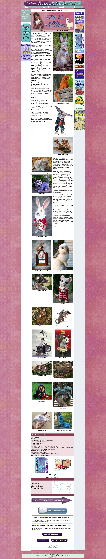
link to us (24, 21)
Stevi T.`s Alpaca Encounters (52, 476)
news (23, 12)
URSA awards (25, 14)
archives (24, 18)
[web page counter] (52, 547)
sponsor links (25, 16)
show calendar (25, 10)
